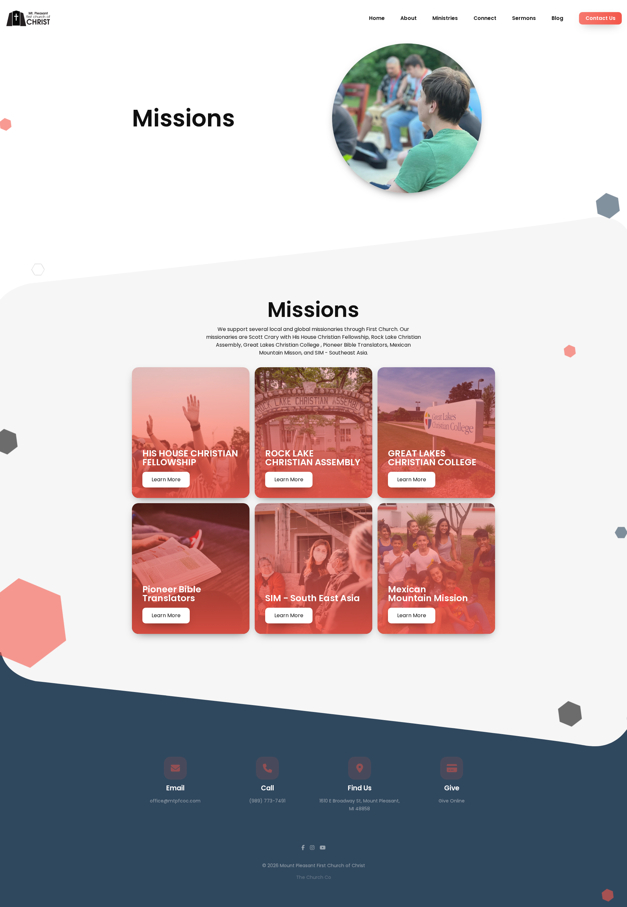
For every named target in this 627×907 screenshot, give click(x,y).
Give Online (452, 801)
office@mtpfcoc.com (175, 801)
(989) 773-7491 (267, 801)
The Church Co (313, 877)
